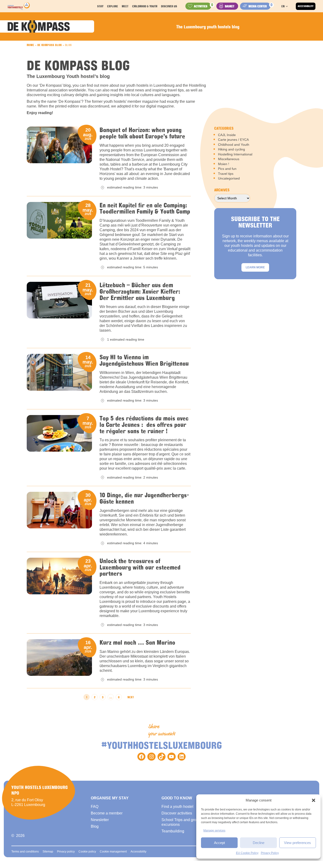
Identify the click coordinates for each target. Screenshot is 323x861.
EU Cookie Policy (247, 853)
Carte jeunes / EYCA (233, 139)
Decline (258, 843)
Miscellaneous (228, 159)
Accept (219, 843)
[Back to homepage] (19, 6)
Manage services (214, 830)
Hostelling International (235, 154)
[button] (313, 800)
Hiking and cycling (231, 149)
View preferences (297, 843)
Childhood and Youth (233, 144)
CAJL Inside (227, 135)
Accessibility (306, 6)
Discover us (169, 6)
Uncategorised (229, 178)
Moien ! (223, 164)
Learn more (255, 267)
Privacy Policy (270, 853)
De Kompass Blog (49, 45)
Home (30, 45)
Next (130, 697)
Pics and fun (227, 169)
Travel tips (225, 174)
